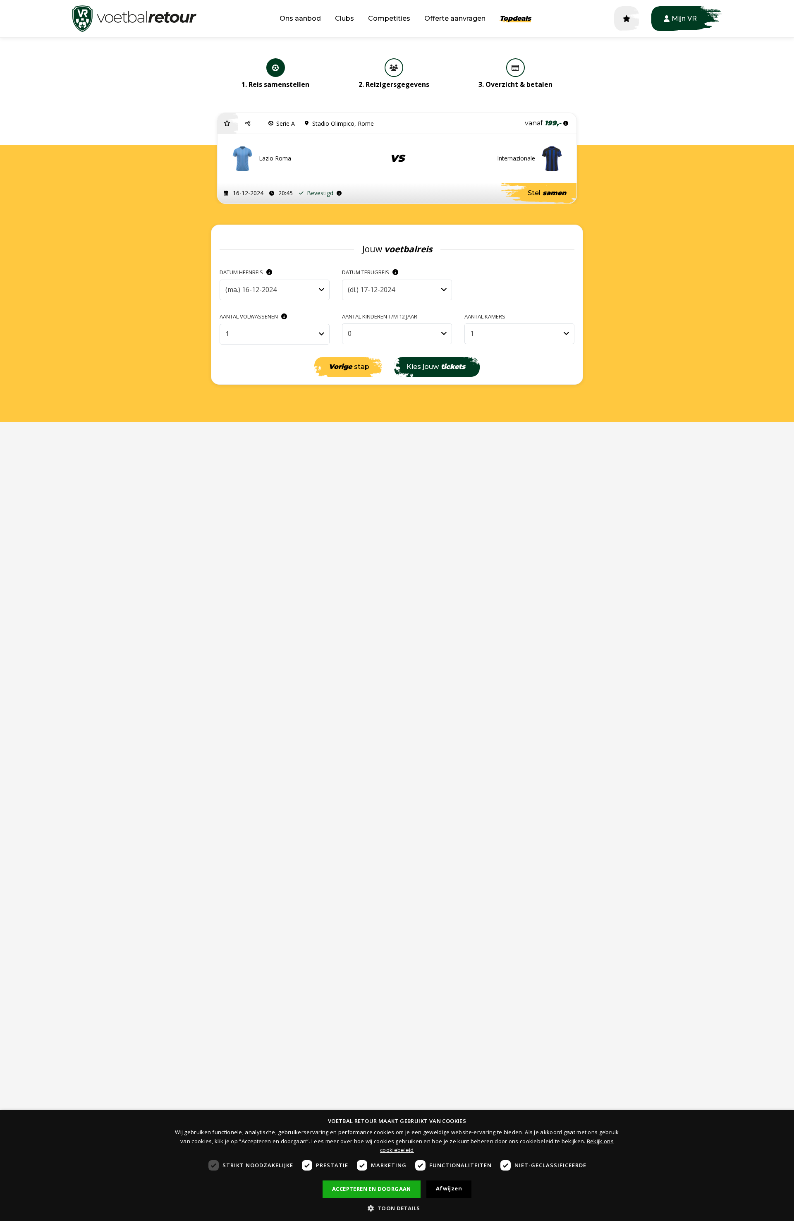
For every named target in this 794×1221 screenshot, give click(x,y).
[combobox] (275, 290)
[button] (248, 123)
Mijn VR (684, 18)
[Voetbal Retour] (134, 18)
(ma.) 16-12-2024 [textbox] (251, 289)
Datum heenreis (242, 272)
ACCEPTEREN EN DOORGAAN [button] (371, 1188)
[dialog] (397, 1165)
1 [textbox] (227, 333)
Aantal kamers (484, 316)
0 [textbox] (350, 333)
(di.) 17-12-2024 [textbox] (371, 289)
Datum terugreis (366, 272)
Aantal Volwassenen (249, 316)
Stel (547, 193)
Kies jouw (436, 367)
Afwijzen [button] (449, 1188)
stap (349, 367)
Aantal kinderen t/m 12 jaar (379, 316)
